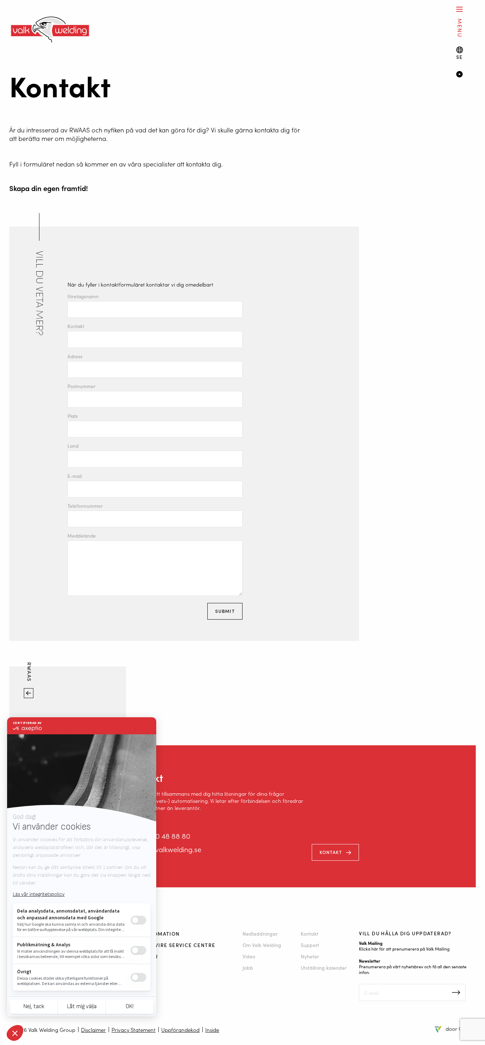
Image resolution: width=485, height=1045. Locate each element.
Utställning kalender (324, 967)
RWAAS (29, 673)
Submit (225, 611)
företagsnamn (83, 296)
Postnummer (81, 386)
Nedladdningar (260, 933)
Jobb (248, 967)
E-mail (74, 476)
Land (72, 446)
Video (249, 956)
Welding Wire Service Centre (171, 944)
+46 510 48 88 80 (163, 835)
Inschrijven (456, 992)
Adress (74, 356)
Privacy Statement (133, 1029)
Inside (212, 1029)
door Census (461, 1028)
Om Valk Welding (262, 944)
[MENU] (459, 9)
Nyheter (310, 956)
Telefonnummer (85, 506)
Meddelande (81, 536)
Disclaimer (93, 1029)
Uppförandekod (180, 1029)
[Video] (466, 75)
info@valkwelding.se (168, 849)
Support (310, 944)
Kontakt (75, 326)
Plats (72, 416)
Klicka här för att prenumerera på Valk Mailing (404, 949)
